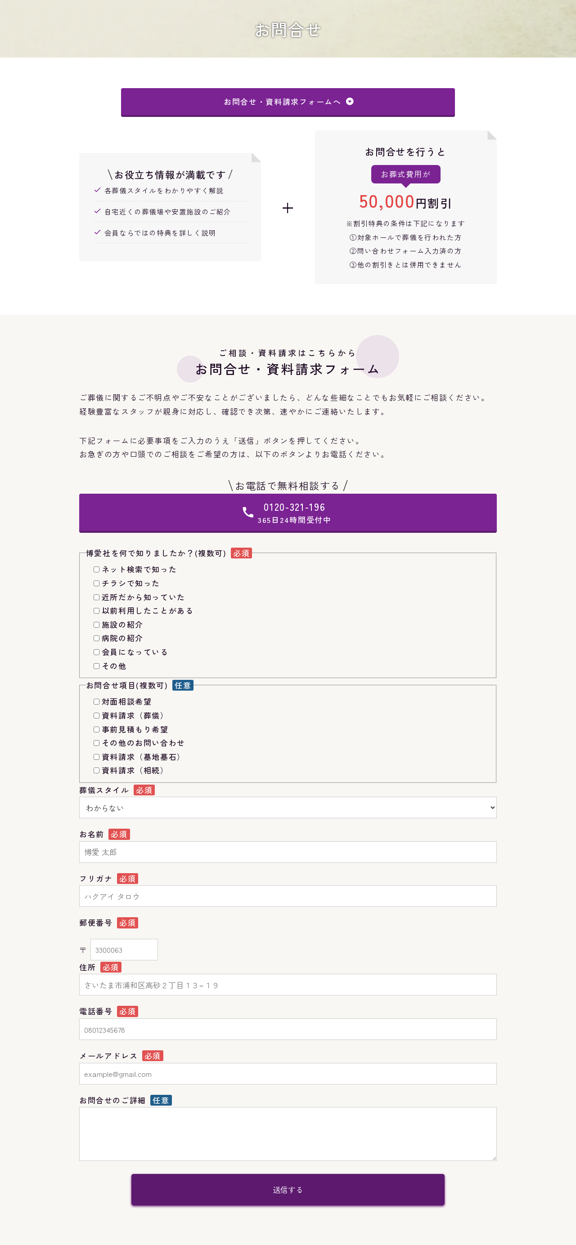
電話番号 (97, 1011)
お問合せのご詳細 (114, 1100)
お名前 (93, 833)
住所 (89, 967)
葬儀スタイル (105, 789)
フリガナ (97, 878)
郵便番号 (97, 922)
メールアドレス (110, 1055)
